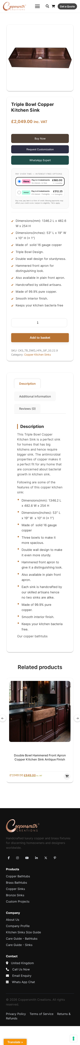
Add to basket (40, 337)
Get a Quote (67, 6)
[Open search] (47, 6)
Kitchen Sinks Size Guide (23, 932)
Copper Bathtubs (18, 876)
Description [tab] (27, 383)
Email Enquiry (21, 975)
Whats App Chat (23, 982)
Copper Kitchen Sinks (37, 354)
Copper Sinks (15, 889)
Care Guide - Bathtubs (21, 938)
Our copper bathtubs (32, 636)
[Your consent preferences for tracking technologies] (73, 1038)
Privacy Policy (16, 1014)
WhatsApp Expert (40, 160)
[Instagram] (17, 858)
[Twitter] (45, 858)
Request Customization (40, 149)
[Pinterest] (55, 858)
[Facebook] (9, 858)
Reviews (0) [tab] (27, 408)
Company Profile (18, 926)
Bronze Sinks (15, 895)
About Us (12, 919)
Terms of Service (41, 1014)
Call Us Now (21, 969)
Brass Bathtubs (16, 882)
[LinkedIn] (36, 858)
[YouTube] (27, 858)
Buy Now (40, 138)
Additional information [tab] (35, 396)
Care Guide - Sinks (19, 945)
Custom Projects (17, 901)
